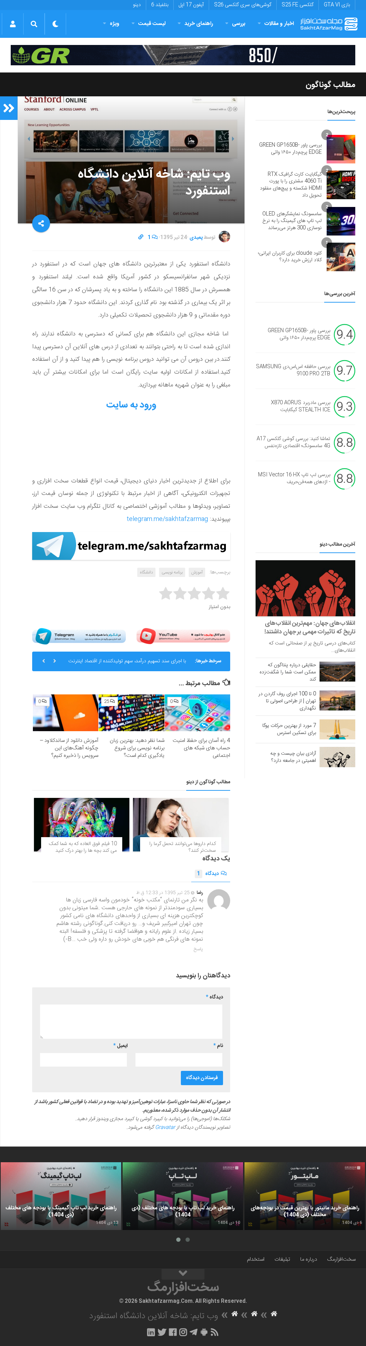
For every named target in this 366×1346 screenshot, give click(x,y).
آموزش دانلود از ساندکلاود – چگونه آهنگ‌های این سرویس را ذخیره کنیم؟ (69, 748)
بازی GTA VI (337, 5)
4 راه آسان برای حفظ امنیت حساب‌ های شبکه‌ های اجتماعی (201, 748)
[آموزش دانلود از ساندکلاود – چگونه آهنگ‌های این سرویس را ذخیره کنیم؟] (65, 712)
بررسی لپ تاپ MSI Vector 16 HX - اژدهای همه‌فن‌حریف (294, 479)
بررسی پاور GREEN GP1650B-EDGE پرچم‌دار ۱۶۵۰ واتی (290, 149)
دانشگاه (146, 572)
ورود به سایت (131, 405)
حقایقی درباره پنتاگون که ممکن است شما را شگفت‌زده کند (287, 672)
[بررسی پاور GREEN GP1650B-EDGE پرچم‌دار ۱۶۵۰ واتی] (341, 149)
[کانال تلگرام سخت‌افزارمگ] (193, 1332)
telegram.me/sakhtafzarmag (167, 519)
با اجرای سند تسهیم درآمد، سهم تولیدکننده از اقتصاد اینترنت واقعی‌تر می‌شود (127, 664)
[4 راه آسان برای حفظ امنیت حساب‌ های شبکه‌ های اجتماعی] (197, 712)
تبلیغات (282, 1259)
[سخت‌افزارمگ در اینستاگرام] (183, 1332)
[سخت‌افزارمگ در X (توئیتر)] (162, 1332)
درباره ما (308, 1259)
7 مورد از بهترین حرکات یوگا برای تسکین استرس (289, 729)
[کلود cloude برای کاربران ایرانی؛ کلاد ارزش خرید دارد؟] (341, 257)
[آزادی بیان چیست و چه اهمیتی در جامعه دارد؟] (337, 757)
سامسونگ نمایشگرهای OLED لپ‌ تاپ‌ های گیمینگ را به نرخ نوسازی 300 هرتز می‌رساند (292, 221)
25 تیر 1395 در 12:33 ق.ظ (163, 893)
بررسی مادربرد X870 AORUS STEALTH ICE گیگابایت (300, 407)
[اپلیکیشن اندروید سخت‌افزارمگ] (204, 1332)
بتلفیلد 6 (159, 5)
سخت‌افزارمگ (341, 1259)
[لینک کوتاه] (140, 237)
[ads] (183, 55)
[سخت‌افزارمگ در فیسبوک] (173, 1332)
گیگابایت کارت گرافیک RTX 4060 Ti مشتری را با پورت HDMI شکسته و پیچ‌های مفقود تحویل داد (291, 185)
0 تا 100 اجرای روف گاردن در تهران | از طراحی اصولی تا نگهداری (287, 701)
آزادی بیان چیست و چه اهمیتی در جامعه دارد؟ (293, 757)
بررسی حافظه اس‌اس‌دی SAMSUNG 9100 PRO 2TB (293, 371)
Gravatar (165, 1127)
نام (218, 1046)
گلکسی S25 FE (297, 5)
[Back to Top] (183, 1274)
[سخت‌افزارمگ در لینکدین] (151, 1332)
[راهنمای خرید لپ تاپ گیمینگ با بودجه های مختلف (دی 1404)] (61, 1196)
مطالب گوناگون (330, 85)
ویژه (114, 23)
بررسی (239, 23)
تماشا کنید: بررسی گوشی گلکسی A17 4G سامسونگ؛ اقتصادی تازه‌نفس (293, 443)
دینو (137, 5)
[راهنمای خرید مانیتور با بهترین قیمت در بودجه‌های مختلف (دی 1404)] (304, 1196)
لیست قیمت (151, 23)
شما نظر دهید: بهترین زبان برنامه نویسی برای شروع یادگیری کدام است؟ (137, 748)
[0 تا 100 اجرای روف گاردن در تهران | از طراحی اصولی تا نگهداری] (337, 700)
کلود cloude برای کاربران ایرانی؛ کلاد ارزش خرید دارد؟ (290, 257)
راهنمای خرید (198, 23)
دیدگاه (208, 874)
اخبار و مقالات (279, 23)
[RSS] (215, 1332)
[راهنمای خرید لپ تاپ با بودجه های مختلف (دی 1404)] (183, 1196)
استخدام (255, 1259)
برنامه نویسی (172, 572)
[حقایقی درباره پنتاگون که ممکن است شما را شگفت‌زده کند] (337, 672)
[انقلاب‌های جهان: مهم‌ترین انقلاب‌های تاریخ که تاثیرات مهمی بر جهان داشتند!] (305, 588)
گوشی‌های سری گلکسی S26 (242, 5)
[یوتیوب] (183, 636)
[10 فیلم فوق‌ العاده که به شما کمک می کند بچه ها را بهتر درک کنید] (81, 824)
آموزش (197, 572)
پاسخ (198, 949)
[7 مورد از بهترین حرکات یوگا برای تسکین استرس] (337, 729)
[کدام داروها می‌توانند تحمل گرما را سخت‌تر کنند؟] (180, 824)
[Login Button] (12, 24)
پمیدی (196, 237)
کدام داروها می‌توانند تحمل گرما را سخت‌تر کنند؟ (182, 847)
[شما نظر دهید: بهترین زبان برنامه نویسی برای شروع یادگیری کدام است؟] (131, 712)
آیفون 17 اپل (191, 5)
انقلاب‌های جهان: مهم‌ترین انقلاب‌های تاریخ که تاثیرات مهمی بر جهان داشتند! (309, 627)
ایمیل (120, 1046)
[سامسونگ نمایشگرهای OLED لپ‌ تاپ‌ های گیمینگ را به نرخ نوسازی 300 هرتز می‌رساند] (341, 221)
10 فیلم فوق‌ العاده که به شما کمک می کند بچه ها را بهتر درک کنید (83, 847)
